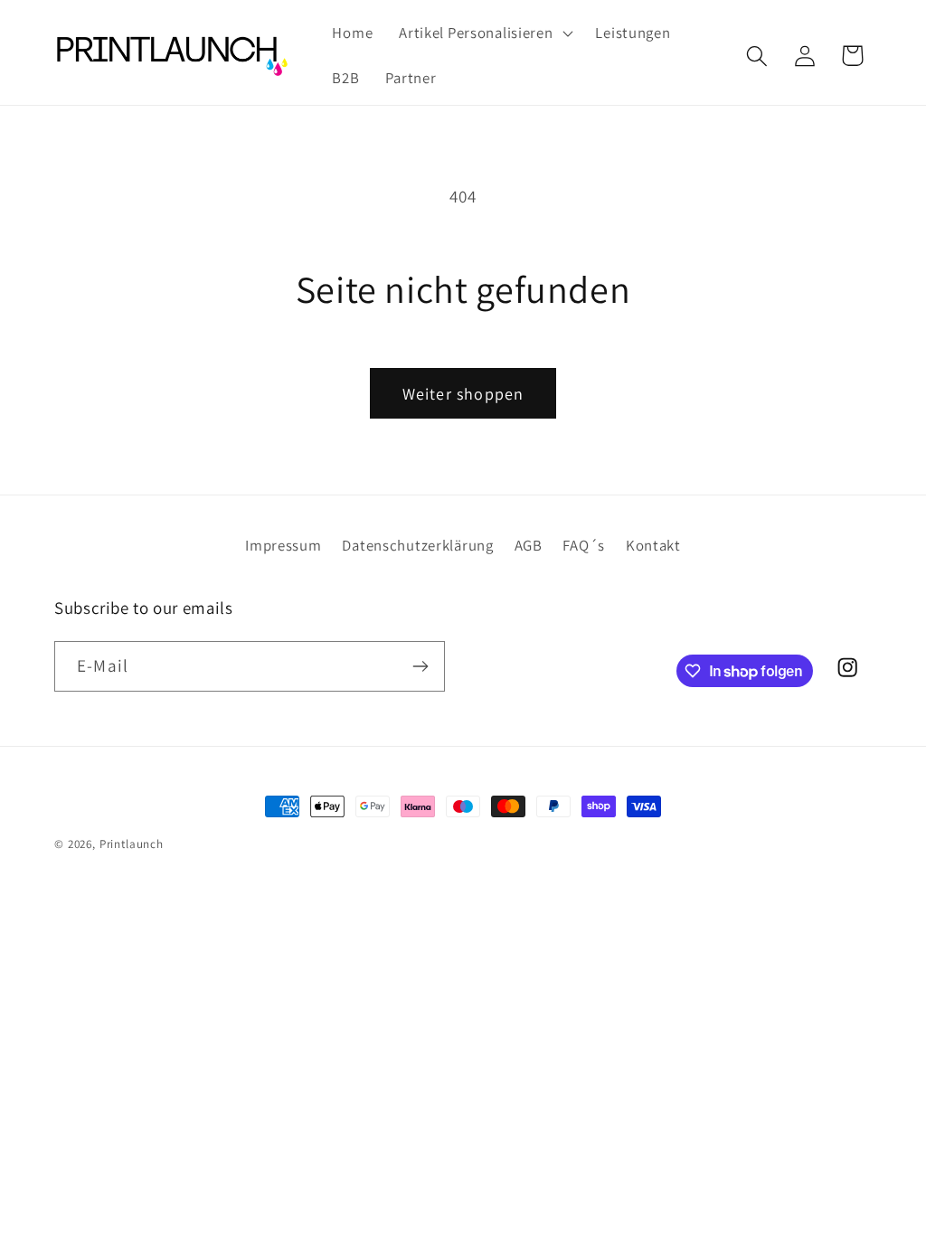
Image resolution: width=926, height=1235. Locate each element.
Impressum (283, 545)
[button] (484, 33)
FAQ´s (583, 545)
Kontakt (653, 545)
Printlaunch (131, 844)
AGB (529, 545)
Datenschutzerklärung (417, 545)
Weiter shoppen (463, 393)
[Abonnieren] (420, 666)
